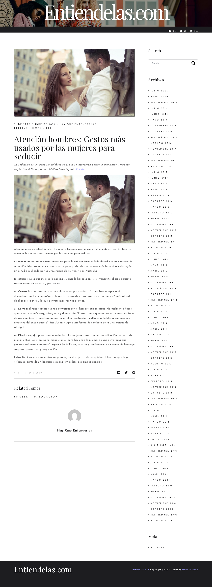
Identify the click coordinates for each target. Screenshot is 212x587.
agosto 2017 (161, 166)
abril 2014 (159, 329)
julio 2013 (159, 370)
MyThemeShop (190, 570)
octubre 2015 (162, 236)
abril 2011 (159, 416)
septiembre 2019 (164, 103)
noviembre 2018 (164, 126)
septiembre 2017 (164, 161)
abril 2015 (159, 271)
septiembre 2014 (164, 300)
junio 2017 (159, 178)
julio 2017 (159, 172)
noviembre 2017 (164, 149)
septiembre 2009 (164, 451)
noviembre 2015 (164, 230)
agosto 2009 (161, 457)
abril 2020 (159, 97)
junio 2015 (159, 259)
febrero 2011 (161, 428)
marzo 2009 (160, 480)
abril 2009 (159, 474)
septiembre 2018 (164, 137)
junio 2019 (159, 114)
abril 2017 (159, 190)
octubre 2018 (162, 132)
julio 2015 (159, 254)
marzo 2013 (160, 376)
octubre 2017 (162, 155)
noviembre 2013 (164, 352)
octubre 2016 (162, 201)
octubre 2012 (162, 393)
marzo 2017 (160, 195)
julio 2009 (159, 463)
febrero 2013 (161, 381)
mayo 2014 (159, 323)
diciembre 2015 (163, 225)
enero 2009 (160, 492)
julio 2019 (159, 108)
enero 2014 (160, 341)
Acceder (157, 548)
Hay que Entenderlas (78, 124)
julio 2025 (159, 91)
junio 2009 (160, 469)
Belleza (21, 128)
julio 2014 (159, 312)
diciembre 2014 (163, 283)
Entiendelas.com (43, 569)
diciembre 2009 (163, 445)
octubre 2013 (162, 358)
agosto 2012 (161, 405)
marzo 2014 (160, 335)
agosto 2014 (161, 306)
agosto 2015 (161, 248)
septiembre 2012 (164, 399)
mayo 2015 (159, 265)
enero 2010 (160, 439)
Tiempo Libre (41, 128)
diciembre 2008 (163, 498)
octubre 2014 (162, 294)
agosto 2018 (161, 143)
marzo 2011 (160, 422)
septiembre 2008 (164, 515)
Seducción (47, 397)
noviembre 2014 (164, 288)
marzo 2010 (160, 434)
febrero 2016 (161, 213)
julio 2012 (159, 410)
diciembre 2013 (163, 347)
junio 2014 (159, 317)
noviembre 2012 (164, 387)
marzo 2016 (160, 207)
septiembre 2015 (164, 242)
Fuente (80, 169)
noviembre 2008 (164, 503)
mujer (22, 397)
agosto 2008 (161, 521)
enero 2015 (160, 277)
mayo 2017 (159, 184)
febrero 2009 (162, 486)
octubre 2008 (162, 509)
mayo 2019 (159, 120)
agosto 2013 (161, 364)
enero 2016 (160, 219)
